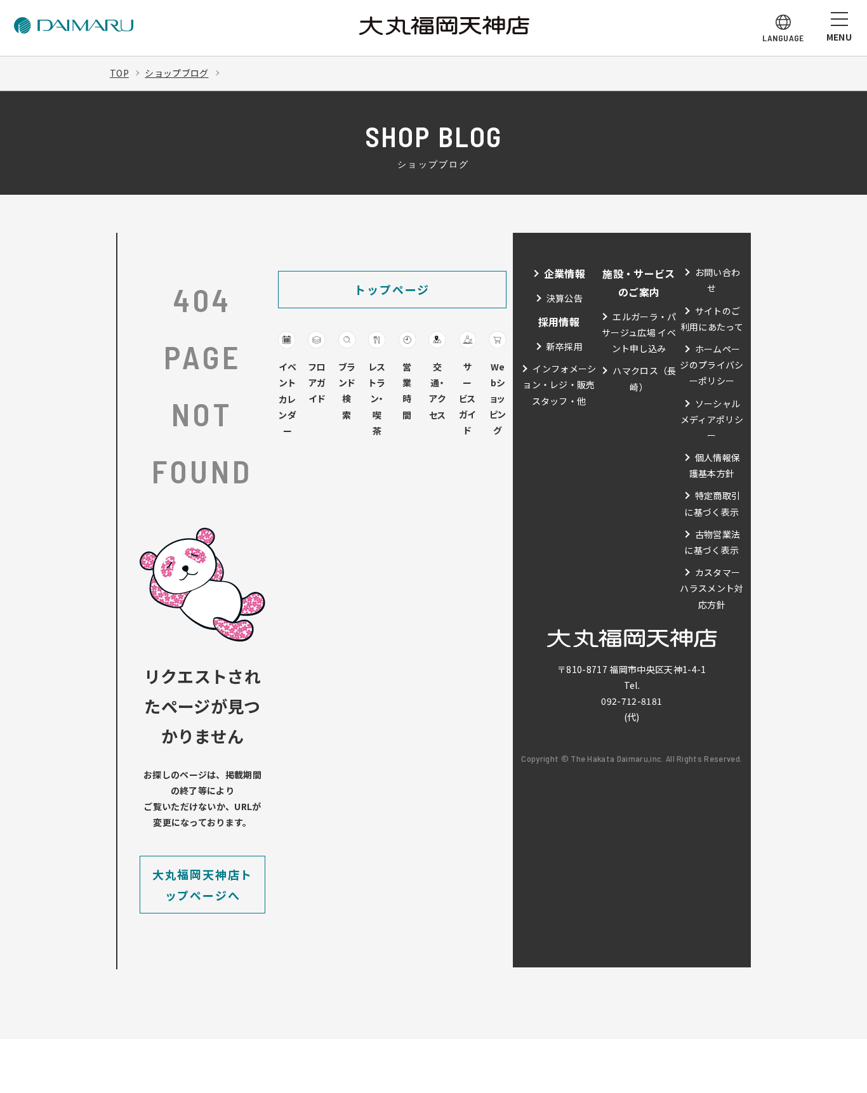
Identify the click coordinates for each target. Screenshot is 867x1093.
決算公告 (564, 298)
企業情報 (564, 273)
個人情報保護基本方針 (715, 465)
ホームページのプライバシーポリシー (711, 365)
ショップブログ (176, 73)
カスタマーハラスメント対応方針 (711, 588)
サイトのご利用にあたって (711, 318)
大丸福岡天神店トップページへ (202, 884)
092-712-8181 (631, 701)
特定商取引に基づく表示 (712, 503)
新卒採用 (564, 346)
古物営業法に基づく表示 (712, 542)
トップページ (392, 289)
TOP (119, 73)
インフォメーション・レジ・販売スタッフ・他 (559, 384)
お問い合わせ (718, 280)
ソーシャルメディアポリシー (711, 419)
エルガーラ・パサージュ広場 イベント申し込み (639, 332)
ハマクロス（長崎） (644, 378)
